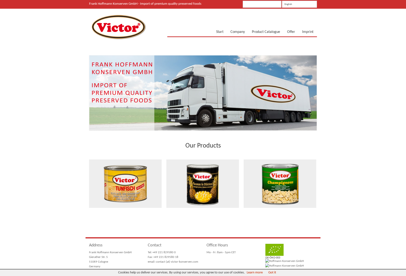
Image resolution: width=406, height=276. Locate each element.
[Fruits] (202, 183)
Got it (272, 272)
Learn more (255, 272)
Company (237, 32)
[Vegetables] (280, 183)
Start (219, 32)
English (288, 4)
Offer (291, 32)
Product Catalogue (266, 32)
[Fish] (125, 183)
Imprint (307, 32)
